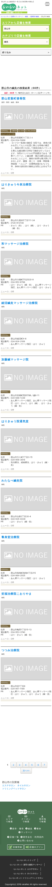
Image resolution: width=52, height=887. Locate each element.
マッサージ (26, 832)
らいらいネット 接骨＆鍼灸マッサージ (26, 864)
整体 (39, 828)
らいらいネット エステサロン (25, 869)
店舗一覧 (14, 837)
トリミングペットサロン (14, 788)
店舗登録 (17, 847)
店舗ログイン (36, 847)
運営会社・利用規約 (33, 837)
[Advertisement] (26, 70)
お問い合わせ (27, 840)
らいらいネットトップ (26, 860)
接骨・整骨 (18, 828)
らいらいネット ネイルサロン (25, 873)
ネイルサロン (23, 785)
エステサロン (8, 785)
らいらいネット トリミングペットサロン (26, 878)
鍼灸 (30, 828)
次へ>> (26, 770)
